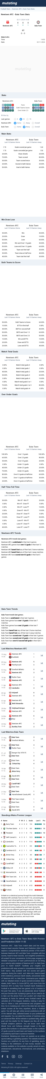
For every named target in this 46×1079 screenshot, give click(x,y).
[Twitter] (9, 1056)
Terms (3, 1064)
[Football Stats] (9, 3)
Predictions (13, 1077)
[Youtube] (21, 1056)
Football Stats (5, 9)
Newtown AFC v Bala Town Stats (23, 9)
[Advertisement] (23, 69)
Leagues (23, 1077)
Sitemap (18, 1064)
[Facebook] (3, 1056)
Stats (4, 1077)
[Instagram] (15, 1056)
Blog (32, 1077)
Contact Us (28, 1064)
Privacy (10, 1064)
